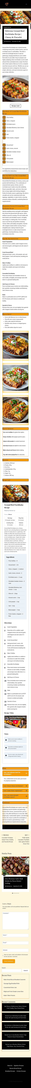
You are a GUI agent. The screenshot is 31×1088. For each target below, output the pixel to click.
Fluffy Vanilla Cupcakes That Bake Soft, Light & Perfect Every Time (23, 840)
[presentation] (15, 866)
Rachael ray (8, 41)
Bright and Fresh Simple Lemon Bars (13, 991)
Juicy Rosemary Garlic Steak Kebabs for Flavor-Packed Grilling (14, 881)
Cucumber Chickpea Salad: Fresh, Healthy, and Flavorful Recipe (8, 838)
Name (5, 935)
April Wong (7, 1006)
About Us (9, 1065)
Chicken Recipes (21, 1071)
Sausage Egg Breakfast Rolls (11, 983)
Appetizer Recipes (19, 1065)
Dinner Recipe (7, 27)
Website (5, 950)
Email (5, 942)
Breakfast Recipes (10, 1071)
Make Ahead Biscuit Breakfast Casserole (14, 979)
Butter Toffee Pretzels (9, 995)
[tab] (12, 893)
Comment (6, 913)
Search (4, 967)
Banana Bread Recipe (15, 1068)
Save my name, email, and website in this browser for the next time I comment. (16, 955)
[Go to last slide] (4, 874)
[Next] (27, 874)
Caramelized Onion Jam (10, 987)
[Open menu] (26, 4)
